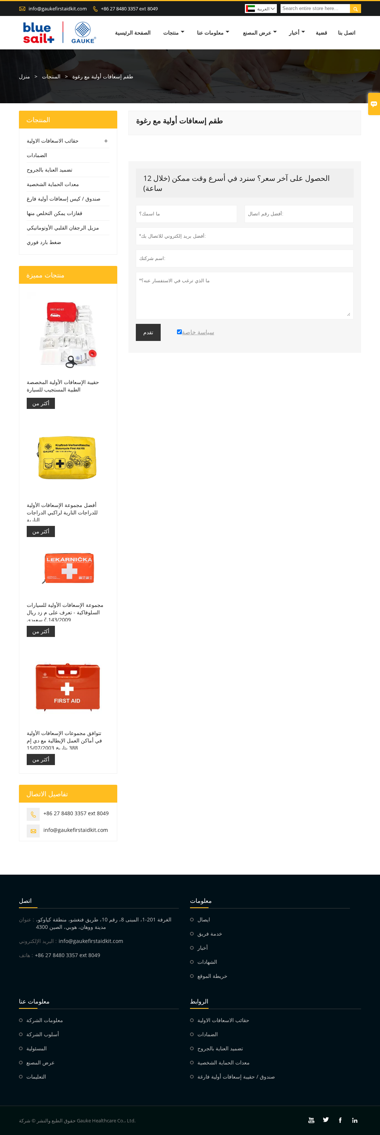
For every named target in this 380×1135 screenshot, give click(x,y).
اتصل (25, 901)
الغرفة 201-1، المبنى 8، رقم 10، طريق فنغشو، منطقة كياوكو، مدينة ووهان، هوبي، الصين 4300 (103, 923)
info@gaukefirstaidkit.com (58, 8)
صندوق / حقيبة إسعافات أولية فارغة (236, 1076)
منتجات (171, 32)
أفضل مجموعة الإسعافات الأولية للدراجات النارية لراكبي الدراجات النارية (62, 512)
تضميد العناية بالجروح (49, 169)
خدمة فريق (209, 933)
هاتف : (26, 955)
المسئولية (36, 1048)
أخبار (294, 32)
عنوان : (26, 919)
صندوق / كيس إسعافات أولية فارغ (64, 198)
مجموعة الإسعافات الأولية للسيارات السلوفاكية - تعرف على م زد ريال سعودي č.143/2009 (65, 612)
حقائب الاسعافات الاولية (53, 140)
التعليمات (36, 1076)
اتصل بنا (347, 32)
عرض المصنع (257, 32)
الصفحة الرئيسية (133, 32)
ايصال (203, 919)
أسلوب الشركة (42, 1034)
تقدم (148, 332)
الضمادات (37, 155)
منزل (24, 76)
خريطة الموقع (212, 975)
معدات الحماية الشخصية (53, 184)
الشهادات (207, 961)
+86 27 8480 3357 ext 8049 (129, 8)
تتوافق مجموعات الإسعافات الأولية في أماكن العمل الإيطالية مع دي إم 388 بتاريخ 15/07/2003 (64, 740)
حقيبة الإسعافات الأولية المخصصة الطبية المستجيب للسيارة (63, 385)
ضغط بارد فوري (44, 241)
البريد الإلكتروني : (38, 940)
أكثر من (40, 403)
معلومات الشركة (44, 1020)
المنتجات (51, 76)
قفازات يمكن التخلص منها (54, 213)
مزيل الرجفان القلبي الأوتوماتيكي (63, 227)
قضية (321, 32)
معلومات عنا (210, 32)
